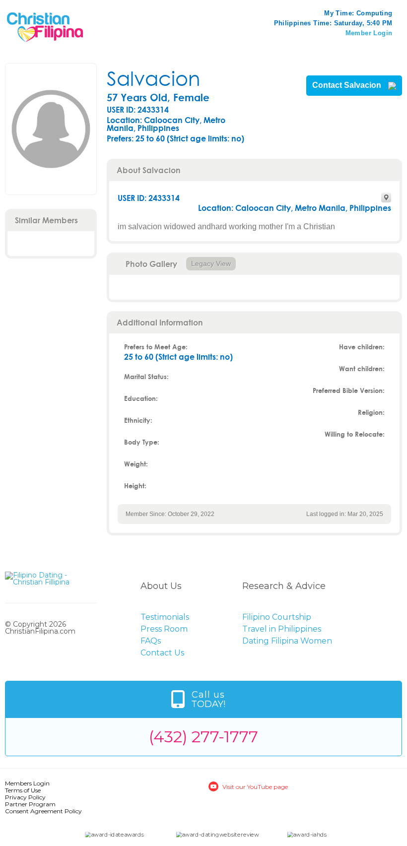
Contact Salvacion (347, 85)
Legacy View (211, 263)
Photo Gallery (151, 263)
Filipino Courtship (276, 617)
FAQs (150, 641)
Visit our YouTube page (255, 786)
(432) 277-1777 (203, 736)
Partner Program (30, 804)
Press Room (164, 629)
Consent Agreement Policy (43, 811)
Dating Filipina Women (287, 641)
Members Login (27, 783)
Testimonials (164, 617)
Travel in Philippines (281, 629)
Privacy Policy (25, 797)
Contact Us (162, 652)
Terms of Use (23, 790)
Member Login (369, 33)
